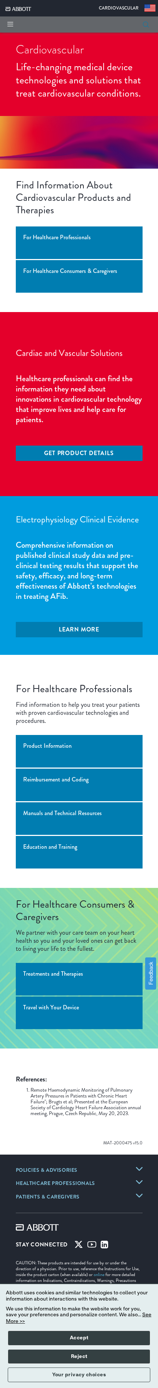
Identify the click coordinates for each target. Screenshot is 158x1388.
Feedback (150, 973)
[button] (146, 24)
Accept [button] (79, 1337)
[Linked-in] (104, 1246)
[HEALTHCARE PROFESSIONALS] (139, 1182)
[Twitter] (78, 1246)
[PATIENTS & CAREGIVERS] (139, 1195)
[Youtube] (92, 1246)
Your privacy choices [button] (79, 1374)
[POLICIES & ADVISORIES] (139, 1169)
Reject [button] (79, 1356)
